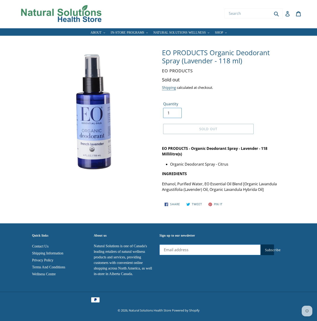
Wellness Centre (44, 274)
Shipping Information (47, 253)
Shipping (169, 87)
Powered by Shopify (186, 310)
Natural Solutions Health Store (150, 310)
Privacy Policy (42, 260)
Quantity (170, 103)
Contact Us (40, 246)
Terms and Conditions (48, 267)
